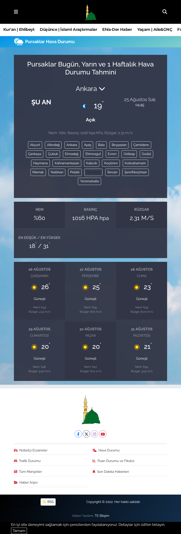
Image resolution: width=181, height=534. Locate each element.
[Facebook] (78, 434)
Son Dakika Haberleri (113, 471)
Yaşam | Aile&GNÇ (154, 29)
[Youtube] (102, 434)
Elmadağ (71, 154)
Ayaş (87, 145)
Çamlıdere (141, 145)
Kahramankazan (67, 163)
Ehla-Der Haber (117, 29)
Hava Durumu (109, 450)
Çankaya (34, 154)
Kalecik (91, 163)
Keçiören (111, 163)
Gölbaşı (129, 154)
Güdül (146, 154)
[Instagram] (94, 434)
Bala (101, 145)
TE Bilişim (102, 515)
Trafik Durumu (30, 461)
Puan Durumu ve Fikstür (116, 461)
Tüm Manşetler (30, 471)
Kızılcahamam (135, 163)
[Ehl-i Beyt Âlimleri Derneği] (90, 12)
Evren (112, 154)
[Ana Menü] (16, 11)
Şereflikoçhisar (135, 172)
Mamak (38, 172)
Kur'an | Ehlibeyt (19, 29)
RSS (50, 502)
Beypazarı (119, 145)
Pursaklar (93, 172)
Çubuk (53, 154)
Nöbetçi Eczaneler (33, 450)
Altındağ (53, 145)
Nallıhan (57, 172)
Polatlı (74, 172)
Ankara (71, 145)
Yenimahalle (89, 181)
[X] (86, 434)
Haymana (40, 163)
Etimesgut (93, 154)
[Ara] (164, 11)
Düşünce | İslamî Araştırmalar (68, 29)
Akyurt (35, 145)
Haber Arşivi (28, 482)
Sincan (112, 172)
